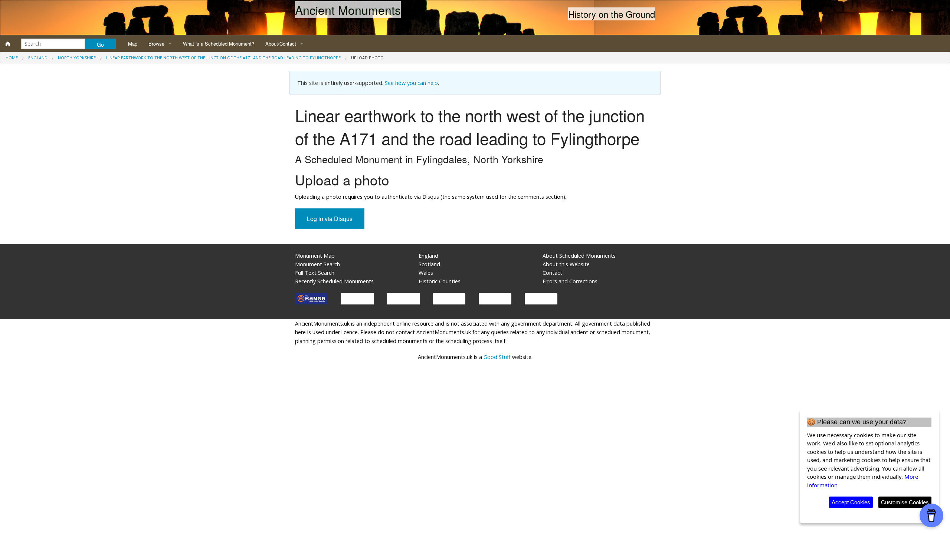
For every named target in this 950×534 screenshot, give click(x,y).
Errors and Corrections (570, 281)
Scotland (429, 264)
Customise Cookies (905, 502)
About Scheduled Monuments (579, 255)
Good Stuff (497, 356)
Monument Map (315, 255)
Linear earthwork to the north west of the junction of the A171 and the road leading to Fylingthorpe (223, 57)
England (38, 57)
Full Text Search (314, 272)
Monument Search (317, 264)
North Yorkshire (77, 57)
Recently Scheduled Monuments (334, 281)
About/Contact (280, 43)
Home (12, 57)
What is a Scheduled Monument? (218, 43)
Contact (552, 272)
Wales (426, 272)
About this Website (566, 264)
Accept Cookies (851, 502)
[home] (8, 43)
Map (132, 43)
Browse (156, 43)
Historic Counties (440, 281)
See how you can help (411, 82)
